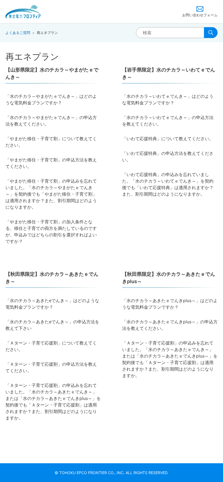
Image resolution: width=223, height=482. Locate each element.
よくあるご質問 (17, 32)
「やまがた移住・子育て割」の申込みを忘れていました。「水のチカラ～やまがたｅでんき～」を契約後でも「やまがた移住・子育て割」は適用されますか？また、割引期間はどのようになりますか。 (51, 194)
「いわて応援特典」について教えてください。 (167, 138)
